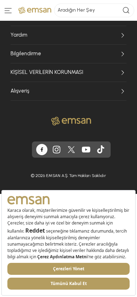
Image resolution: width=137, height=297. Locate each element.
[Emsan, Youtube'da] (86, 149)
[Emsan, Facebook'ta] (41, 149)
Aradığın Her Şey (76, 10)
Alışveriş (20, 91)
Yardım (19, 35)
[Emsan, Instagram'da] (56, 149)
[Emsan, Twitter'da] (71, 149)
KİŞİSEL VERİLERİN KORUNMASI (47, 72)
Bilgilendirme (26, 53)
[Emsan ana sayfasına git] (71, 121)
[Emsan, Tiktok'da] (100, 149)
